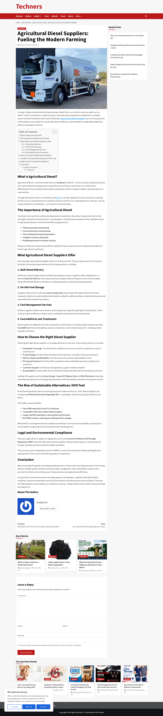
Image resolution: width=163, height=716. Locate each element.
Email (65, 626)
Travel (63, 16)
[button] (145, 16)
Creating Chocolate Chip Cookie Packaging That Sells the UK (126, 56)
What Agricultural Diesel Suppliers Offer (35, 141)
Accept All (43, 707)
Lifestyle (54, 16)
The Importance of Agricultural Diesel (34, 138)
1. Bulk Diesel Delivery (33, 144)
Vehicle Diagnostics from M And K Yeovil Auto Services (127, 65)
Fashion (28, 16)
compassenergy (85, 571)
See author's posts (48, 508)
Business (19, 16)
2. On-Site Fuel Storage (33, 147)
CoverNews (88, 712)
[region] (28, 700)
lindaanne (22, 45)
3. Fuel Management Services (35, 150)
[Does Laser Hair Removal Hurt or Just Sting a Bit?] (28, 673)
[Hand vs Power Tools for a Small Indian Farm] (30, 549)
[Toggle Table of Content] (53, 132)
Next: (89, 525)
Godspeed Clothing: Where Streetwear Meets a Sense (127, 46)
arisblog (52, 568)
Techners (29, 6)
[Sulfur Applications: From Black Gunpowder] (61, 549)
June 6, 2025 (31, 45)
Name (20, 626)
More (78, 16)
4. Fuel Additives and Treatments (36, 152)
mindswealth (76, 692)
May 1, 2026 (95, 571)
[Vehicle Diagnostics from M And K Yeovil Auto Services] (108, 673)
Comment (22, 595)
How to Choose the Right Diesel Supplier (35, 155)
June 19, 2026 (61, 568)
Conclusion (24, 164)
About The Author (31, 167)
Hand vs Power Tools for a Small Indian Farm (28, 563)
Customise (14, 707)
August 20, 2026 (58, 690)
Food (46, 16)
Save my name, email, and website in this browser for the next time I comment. (50, 645)
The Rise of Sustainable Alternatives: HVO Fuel (38, 158)
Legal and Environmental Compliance (34, 161)
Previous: (38, 525)
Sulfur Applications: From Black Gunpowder (59, 563)
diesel (58, 197)
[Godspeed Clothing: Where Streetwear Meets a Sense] (54, 673)
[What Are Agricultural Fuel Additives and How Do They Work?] (92, 549)
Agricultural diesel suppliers (73, 118)
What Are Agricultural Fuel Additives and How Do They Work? (90, 565)
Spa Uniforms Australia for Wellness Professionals (124, 75)
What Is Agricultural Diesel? (31, 135)
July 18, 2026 (37, 568)
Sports (70, 16)
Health (36, 16)
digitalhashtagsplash (25, 568)
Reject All (29, 707)
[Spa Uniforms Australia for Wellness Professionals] (134, 673)
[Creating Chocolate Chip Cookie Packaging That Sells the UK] (81, 673)
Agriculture (22, 29)
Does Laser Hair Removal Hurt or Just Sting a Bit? (127, 36)
